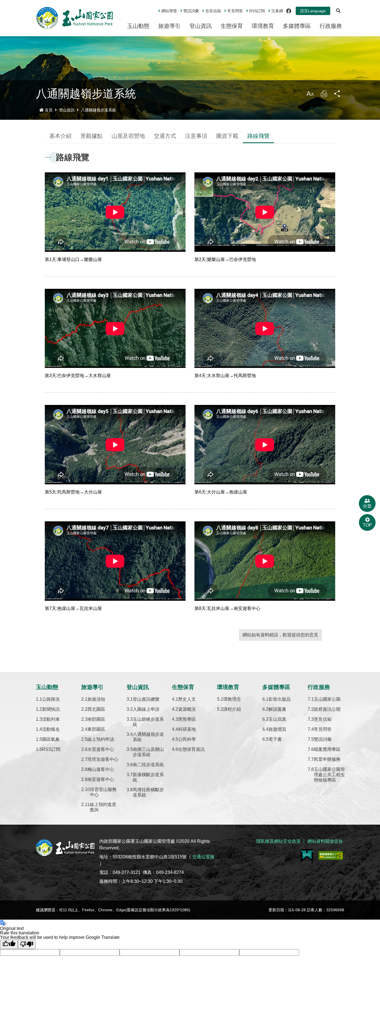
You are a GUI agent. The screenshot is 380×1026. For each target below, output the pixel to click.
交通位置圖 (203, 856)
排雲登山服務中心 (103, 792)
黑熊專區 (187, 719)
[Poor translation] (27, 944)
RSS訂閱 (51, 749)
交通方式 (165, 136)
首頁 (49, 110)
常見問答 (235, 11)
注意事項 (196, 136)
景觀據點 (91, 136)
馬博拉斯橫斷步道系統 (148, 792)
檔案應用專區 (327, 749)
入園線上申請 (146, 709)
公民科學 (187, 739)
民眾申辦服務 (327, 759)
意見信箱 (323, 719)
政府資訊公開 (327, 709)
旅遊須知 (96, 699)
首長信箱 (213, 11)
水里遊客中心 (100, 749)
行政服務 (331, 26)
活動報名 (51, 729)
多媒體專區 (297, 26)
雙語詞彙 (191, 11)
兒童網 (277, 11)
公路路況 (51, 699)
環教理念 (232, 699)
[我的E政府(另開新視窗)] (307, 855)
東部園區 (96, 729)
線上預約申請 (100, 739)
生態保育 (232, 26)
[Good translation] (9, 944)
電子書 (275, 739)
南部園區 (96, 719)
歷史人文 (187, 699)
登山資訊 (200, 26)
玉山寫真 (277, 719)
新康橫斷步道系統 (148, 777)
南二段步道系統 (148, 764)
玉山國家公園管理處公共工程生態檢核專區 (329, 774)
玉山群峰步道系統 (148, 722)
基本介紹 (60, 136)
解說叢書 (277, 709)
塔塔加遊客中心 (103, 759)
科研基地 (187, 729)
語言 (313, 11)
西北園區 (96, 709)
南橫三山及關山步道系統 (148, 752)
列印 (323, 95)
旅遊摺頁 (277, 729)
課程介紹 (232, 709)
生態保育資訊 (191, 749)
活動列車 (51, 719)
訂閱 (257, 11)
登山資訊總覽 (146, 699)
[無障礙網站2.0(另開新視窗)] (331, 855)
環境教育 (263, 26)
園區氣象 (51, 739)
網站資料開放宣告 (325, 841)
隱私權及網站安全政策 (278, 841)
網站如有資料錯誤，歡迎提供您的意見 (280, 634)
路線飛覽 (258, 136)
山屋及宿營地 (128, 136)
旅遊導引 (169, 26)
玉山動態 (138, 26)
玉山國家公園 (327, 699)
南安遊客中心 (100, 779)
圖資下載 (227, 136)
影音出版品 (279, 699)
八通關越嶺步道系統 (98, 110)
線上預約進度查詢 (103, 807)
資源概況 (187, 709)
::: (154, 8)
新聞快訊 (51, 709)
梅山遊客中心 (100, 769)
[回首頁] (75, 18)
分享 (337, 95)
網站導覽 (169, 11)
